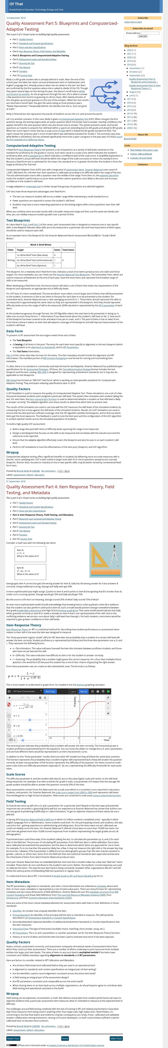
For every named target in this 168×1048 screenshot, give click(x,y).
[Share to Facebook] (66, 471)
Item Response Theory (30, 149)
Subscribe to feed (133, 22)
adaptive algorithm (109, 175)
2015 (129, 106)
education (39, 474)
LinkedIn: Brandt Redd (141, 158)
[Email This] (58, 471)
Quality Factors (26, 39)
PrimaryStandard (21, 915)
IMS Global (11, 380)
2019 (129, 61)
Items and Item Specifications (32, 47)
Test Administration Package (77, 369)
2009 (129, 128)
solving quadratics (68, 610)
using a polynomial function (107, 795)
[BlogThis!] (61, 471)
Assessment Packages (37, 369)
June (132, 95)
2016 (129, 102)
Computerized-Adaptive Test (74, 119)
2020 (129, 57)
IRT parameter (107, 305)
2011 (129, 120)
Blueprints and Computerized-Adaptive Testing (40, 518)
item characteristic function (43, 399)
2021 (129, 53)
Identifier (17, 910)
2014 (129, 110)
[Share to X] (63, 471)
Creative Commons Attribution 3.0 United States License (76, 1045)
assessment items (75, 169)
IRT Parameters (70, 347)
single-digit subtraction (29, 610)
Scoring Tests (26, 75)
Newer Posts (13, 1038)
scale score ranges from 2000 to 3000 (74, 792)
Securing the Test (27, 63)
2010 (129, 124)
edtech (30, 474)
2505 (63, 130)
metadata (101, 886)
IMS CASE (41, 372)
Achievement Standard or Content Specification (51, 917)
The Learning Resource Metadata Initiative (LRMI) (81, 895)
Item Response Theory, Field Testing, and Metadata (42, 51)
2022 (129, 50)
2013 (129, 113)
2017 (129, 99)
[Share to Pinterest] (68, 471)
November (135, 68)
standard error (36, 155)
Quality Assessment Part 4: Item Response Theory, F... (145, 87)
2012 (129, 117)
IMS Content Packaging (54, 358)
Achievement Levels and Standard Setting (37, 59)
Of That (16, 4)
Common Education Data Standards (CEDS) (50, 897)
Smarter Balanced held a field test (37, 819)
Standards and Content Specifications (36, 43)
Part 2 (26, 224)
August (133, 91)
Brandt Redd (130, 138)
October (134, 71)
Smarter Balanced (94, 169)
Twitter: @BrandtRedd (141, 154)
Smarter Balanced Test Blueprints (73, 274)
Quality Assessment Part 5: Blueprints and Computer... (143, 80)
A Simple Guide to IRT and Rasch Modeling (72, 876)
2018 (129, 64)
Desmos (81, 684)
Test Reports (24, 67)
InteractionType (20, 928)
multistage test (33, 186)
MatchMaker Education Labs (144, 150)
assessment (19, 474)
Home (65, 1038)
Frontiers (23, 71)
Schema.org (12, 897)
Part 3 (37, 224)
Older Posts (116, 1038)
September (135, 75)
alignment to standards (42, 347)
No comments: (48, 471)
